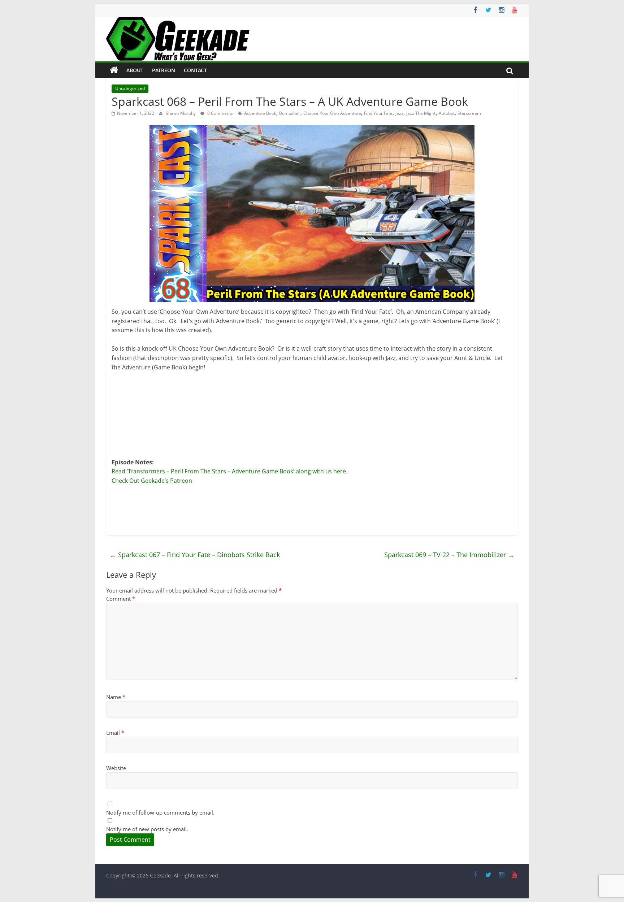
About (134, 70)
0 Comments (219, 113)
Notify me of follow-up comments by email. (160, 812)
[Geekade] (114, 70)
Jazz (399, 113)
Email (115, 732)
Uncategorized (130, 88)
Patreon (163, 70)
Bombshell (289, 113)
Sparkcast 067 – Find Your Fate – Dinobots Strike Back (195, 554)
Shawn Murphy (181, 113)
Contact (195, 70)
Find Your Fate (378, 113)
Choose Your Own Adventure (332, 113)
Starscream (469, 113)
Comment (120, 598)
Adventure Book (260, 113)
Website (116, 768)
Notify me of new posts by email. (147, 829)
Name (115, 697)
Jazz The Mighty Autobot (430, 113)
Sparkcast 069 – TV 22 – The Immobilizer (449, 554)
